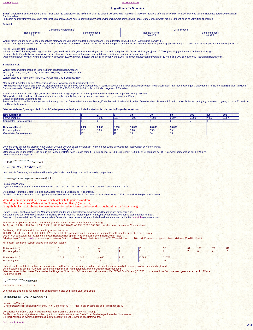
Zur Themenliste (130, 2)
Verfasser (33, 238)
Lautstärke (137, 217)
